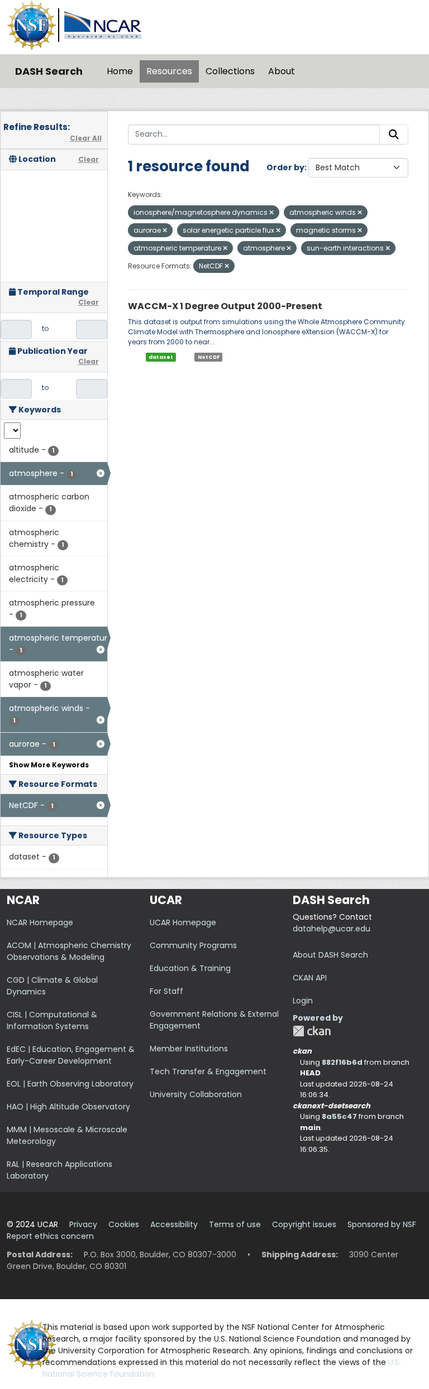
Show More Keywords (49, 765)
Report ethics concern (50, 1236)
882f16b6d (342, 1062)
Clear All (86, 138)
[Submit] (393, 134)
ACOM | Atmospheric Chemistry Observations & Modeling (69, 951)
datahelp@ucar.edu (331, 928)
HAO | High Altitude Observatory (68, 1106)
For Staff (166, 991)
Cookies (123, 1224)
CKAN (312, 1031)
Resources (169, 71)
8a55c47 (339, 1116)
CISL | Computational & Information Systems (52, 1020)
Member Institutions (189, 1048)
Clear (88, 159)
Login (303, 1000)
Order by (285, 167)
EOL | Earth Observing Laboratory (70, 1083)
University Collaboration (196, 1094)
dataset (161, 357)
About (281, 71)
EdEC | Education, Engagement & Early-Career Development (71, 1055)
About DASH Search (330, 954)
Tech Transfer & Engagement (208, 1071)
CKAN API (310, 977)
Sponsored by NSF (381, 1224)
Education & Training (190, 968)
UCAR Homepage (183, 922)
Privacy (83, 1224)
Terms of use (235, 1224)
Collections (230, 71)
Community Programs (193, 945)
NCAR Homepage (40, 922)
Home (120, 71)
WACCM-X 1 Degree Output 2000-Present (225, 306)
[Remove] (271, 212)
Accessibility (174, 1224)
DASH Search (49, 71)
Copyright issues (304, 1224)
